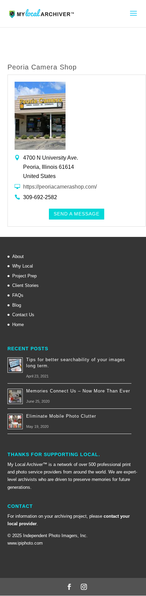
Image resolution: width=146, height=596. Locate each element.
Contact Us (23, 314)
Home (18, 324)
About (18, 256)
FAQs (17, 295)
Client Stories (25, 285)
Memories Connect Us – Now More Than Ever (78, 390)
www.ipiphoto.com (25, 543)
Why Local (22, 266)
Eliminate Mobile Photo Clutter (61, 416)
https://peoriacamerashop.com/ (60, 186)
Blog (16, 305)
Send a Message (76, 213)
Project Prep (24, 275)
